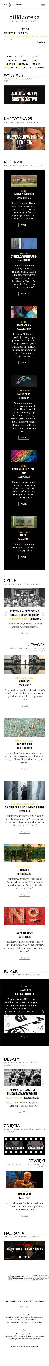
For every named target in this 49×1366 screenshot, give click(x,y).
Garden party (23, 394)
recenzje (25, 57)
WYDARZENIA (24, 1191)
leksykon (40, 68)
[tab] (7, 36)
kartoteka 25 (11, 68)
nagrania (23, 64)
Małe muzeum (24, 1194)
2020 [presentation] (42, 36)
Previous (12, 94)
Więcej (24, 225)
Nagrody (41, 1301)
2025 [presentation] (12, 36)
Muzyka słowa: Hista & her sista (24, 139)
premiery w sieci (24, 867)
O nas (6, 1301)
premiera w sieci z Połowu (24, 804)
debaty (25, 60)
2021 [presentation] (36, 36)
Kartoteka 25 (18, 118)
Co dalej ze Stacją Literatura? (24, 615)
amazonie (24, 870)
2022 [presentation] (30, 36)
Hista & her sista (24, 994)
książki (36, 57)
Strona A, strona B (24, 611)
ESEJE (24, 191)
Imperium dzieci (24, 744)
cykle (35, 60)
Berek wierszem (22, 1090)
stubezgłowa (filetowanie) (24, 256)
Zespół (12, 1301)
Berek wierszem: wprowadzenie (22, 1093)
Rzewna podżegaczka (24, 194)
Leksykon (26, 68)
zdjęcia (36, 64)
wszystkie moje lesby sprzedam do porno (24, 807)
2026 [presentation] (6, 36)
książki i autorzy (14, 1098)
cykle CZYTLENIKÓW (18, 619)
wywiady (11, 57)
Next (36, 94)
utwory (13, 60)
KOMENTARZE (24, 253)
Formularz (24, 1306)
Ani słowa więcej (24, 933)
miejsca (24, 535)
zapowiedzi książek (24, 678)
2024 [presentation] (18, 36)
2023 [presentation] (24, 36)
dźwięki (11, 64)
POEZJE (24, 987)
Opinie (19, 1301)
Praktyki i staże (30, 1301)
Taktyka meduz (24, 325)
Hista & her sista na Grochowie (14, 1150)
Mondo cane (24, 681)
